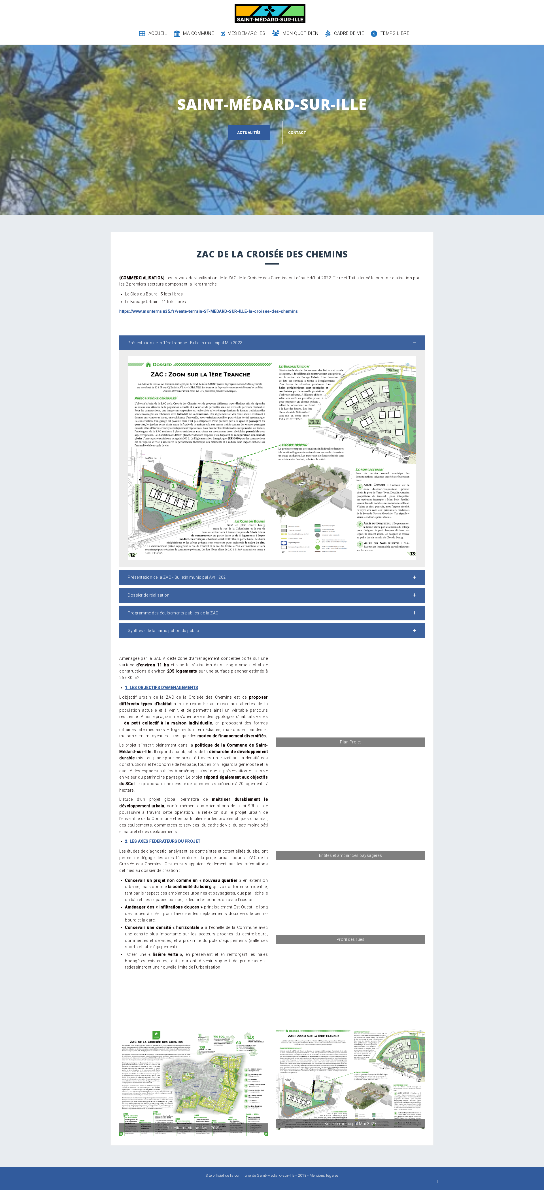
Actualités (249, 132)
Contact (297, 132)
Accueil (157, 33)
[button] (272, 342)
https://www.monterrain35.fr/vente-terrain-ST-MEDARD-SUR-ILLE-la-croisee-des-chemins (208, 311)
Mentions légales (324, 1175)
